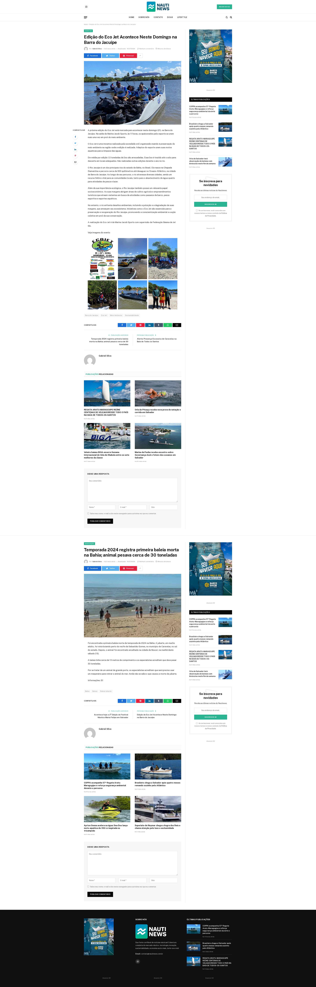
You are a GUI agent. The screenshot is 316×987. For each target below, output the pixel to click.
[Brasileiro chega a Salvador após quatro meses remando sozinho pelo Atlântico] (225, 127)
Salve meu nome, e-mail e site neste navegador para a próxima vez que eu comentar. (123, 514)
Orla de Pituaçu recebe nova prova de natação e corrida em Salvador (158, 411)
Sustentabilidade (132, 315)
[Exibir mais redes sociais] (140, 55)
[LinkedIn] (75, 149)
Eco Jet (104, 315)
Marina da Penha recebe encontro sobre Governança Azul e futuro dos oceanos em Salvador (155, 455)
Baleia (94, 691)
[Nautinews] (158, 7)
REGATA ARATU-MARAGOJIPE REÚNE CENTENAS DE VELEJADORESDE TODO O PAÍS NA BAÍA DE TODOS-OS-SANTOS (106, 412)
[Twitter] (75, 143)
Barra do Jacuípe (91, 315)
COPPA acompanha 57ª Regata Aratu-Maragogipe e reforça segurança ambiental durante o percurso (202, 110)
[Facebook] (75, 136)
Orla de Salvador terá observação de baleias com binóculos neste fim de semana (202, 161)
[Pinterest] (75, 155)
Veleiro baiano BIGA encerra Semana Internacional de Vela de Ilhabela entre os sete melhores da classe (106, 455)
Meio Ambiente (116, 315)
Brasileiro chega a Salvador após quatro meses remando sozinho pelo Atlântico (201, 126)
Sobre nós (143, 17)
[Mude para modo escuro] (226, 17)
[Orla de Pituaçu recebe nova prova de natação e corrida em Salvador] (158, 393)
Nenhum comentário (146, 49)
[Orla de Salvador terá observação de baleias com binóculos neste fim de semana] (225, 162)
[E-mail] (75, 162)
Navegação (89, 543)
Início (86, 24)
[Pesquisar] (230, 17)
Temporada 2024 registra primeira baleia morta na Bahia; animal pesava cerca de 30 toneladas (108, 341)
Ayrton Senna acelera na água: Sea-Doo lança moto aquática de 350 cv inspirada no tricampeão (106, 828)
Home (131, 17)
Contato (158, 17)
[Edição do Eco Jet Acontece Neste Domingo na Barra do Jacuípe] (132, 93)
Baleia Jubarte (105, 691)
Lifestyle (182, 17)
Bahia (87, 691)
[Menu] (85, 17)
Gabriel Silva (97, 49)
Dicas (170, 17)
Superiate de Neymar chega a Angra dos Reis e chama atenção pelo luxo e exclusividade (157, 826)
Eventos (88, 31)
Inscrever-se (224, 7)
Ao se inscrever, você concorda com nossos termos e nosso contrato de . (210, 213)
